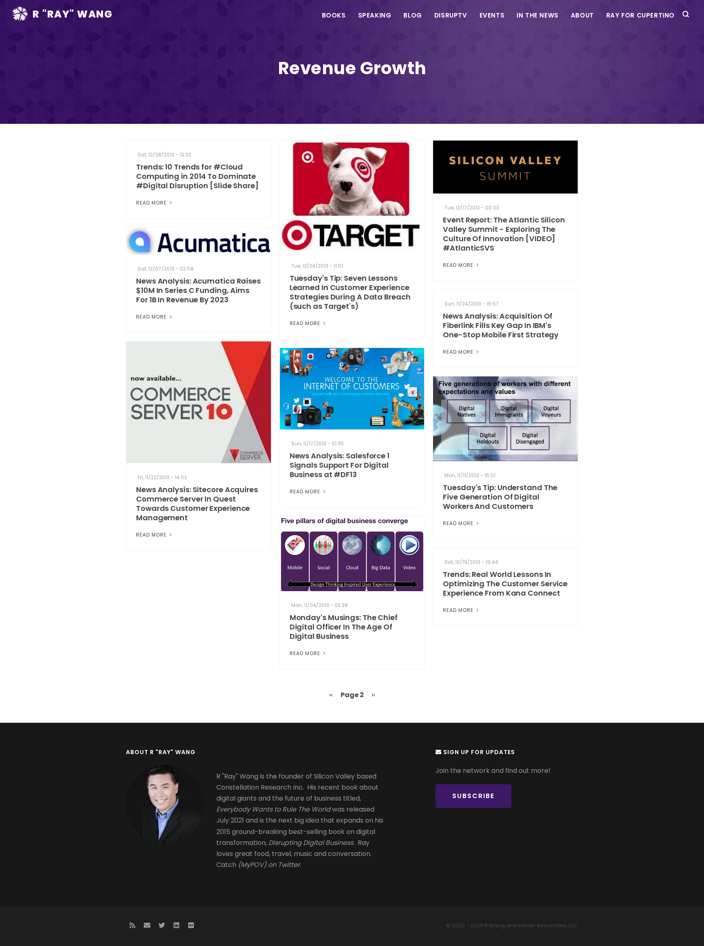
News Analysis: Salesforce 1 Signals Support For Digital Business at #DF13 (339, 465)
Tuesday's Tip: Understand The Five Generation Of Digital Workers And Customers (500, 496)
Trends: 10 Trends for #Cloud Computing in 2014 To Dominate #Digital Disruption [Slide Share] (197, 176)
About (582, 15)
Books (334, 15)
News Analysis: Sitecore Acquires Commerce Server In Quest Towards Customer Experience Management (197, 503)
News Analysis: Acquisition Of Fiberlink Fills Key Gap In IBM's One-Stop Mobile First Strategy (501, 325)
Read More (152, 202)
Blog (412, 15)
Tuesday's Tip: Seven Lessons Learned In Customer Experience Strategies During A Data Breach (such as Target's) (350, 292)
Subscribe (473, 796)
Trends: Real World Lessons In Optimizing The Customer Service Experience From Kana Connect (505, 583)
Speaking (375, 15)
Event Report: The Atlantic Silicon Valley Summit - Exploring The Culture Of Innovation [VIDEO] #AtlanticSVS (504, 234)
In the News (538, 15)
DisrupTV (450, 15)
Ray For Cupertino (640, 15)
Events (492, 15)
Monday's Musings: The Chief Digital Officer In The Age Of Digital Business (344, 626)
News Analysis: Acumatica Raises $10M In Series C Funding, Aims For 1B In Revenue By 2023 (198, 290)
